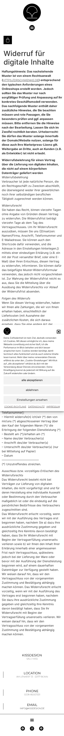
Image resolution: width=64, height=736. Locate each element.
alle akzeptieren (32, 380)
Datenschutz (36, 406)
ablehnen (32, 390)
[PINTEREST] (41, 728)
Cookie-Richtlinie (15, 406)
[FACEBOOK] (23, 728)
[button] (58, 332)
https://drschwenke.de (21, 80)
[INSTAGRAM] (32, 728)
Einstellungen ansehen (32, 399)
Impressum (53, 406)
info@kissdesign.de (32, 708)
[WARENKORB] (8, 40)
